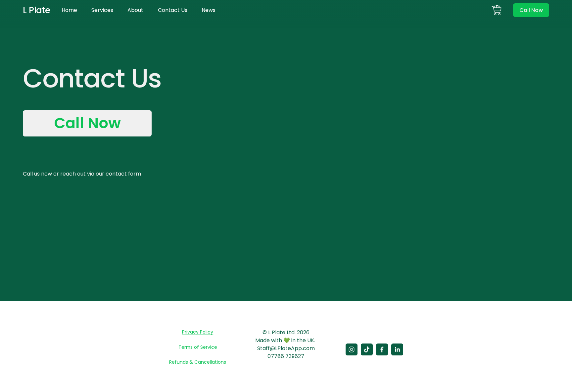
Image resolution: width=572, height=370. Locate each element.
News (208, 10)
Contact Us (172, 10)
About (135, 10)
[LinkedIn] (397, 349)
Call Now (531, 10)
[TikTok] (367, 349)
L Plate (36, 10)
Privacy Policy (197, 332)
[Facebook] (382, 349)
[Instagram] (352, 349)
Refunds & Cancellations (197, 362)
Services (102, 10)
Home (69, 10)
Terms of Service (197, 347)
